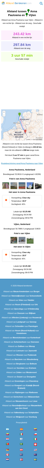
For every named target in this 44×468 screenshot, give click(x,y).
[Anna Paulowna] (6, 189)
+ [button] (3, 112)
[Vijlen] (14, 244)
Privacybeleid (21, 423)
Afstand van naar (21, 291)
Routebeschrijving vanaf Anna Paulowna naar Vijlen (22, 163)
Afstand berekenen (24, 286)
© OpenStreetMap (36, 139)
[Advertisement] (22, 84)
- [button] (3, 115)
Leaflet (28, 139)
